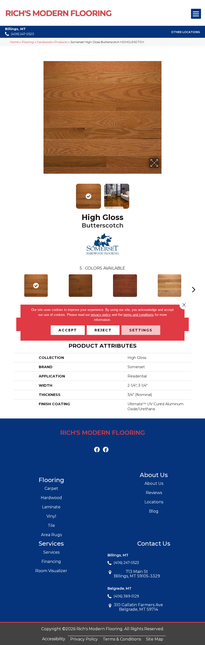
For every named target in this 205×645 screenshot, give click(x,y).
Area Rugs (51, 534)
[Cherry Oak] (125, 285)
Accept (67, 330)
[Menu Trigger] (196, 14)
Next (162, 193)
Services (51, 552)
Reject (103, 330)
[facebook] (97, 450)
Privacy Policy (84, 639)
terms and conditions (139, 315)
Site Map (154, 639)
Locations (153, 502)
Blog (153, 511)
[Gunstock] (80, 285)
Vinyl (51, 516)
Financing (51, 561)
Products (61, 42)
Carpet (51, 488)
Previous (42, 193)
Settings (140, 330)
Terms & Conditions (122, 639)
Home (14, 42)
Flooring (28, 42)
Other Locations (185, 32)
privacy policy (101, 315)
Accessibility (53, 638)
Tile (51, 525)
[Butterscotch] (36, 285)
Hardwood (44, 42)
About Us (153, 483)
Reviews (154, 492)
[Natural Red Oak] (169, 285)
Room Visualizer (51, 570)
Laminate (51, 507)
